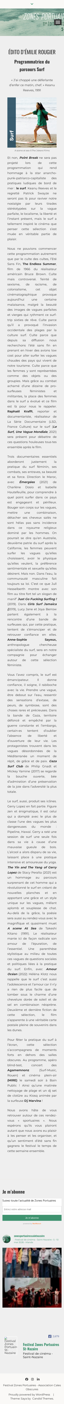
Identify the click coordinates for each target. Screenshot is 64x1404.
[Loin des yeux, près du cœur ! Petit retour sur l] (32, 1278)
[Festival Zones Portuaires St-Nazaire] (10, 1346)
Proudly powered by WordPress (30, 1394)
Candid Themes (42, 1398)
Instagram (32, 1379)
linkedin (38, 1379)
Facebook (26, 1379)
